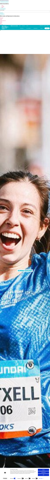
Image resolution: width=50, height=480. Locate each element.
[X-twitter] (43, 25)
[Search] (17, 26)
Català (4, 1)
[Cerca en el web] (2, 12)
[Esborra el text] (0, 12)
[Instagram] (46, 25)
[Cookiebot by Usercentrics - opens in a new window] (5, 478)
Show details (40, 478)
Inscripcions (21, 28)
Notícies (41, 28)
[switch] (22, 478)
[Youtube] (47, 25)
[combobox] (13, 26)
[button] (0, 264)
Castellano (3, 6)
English (2, 7)
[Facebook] (45, 25)
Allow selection (43, 472)
